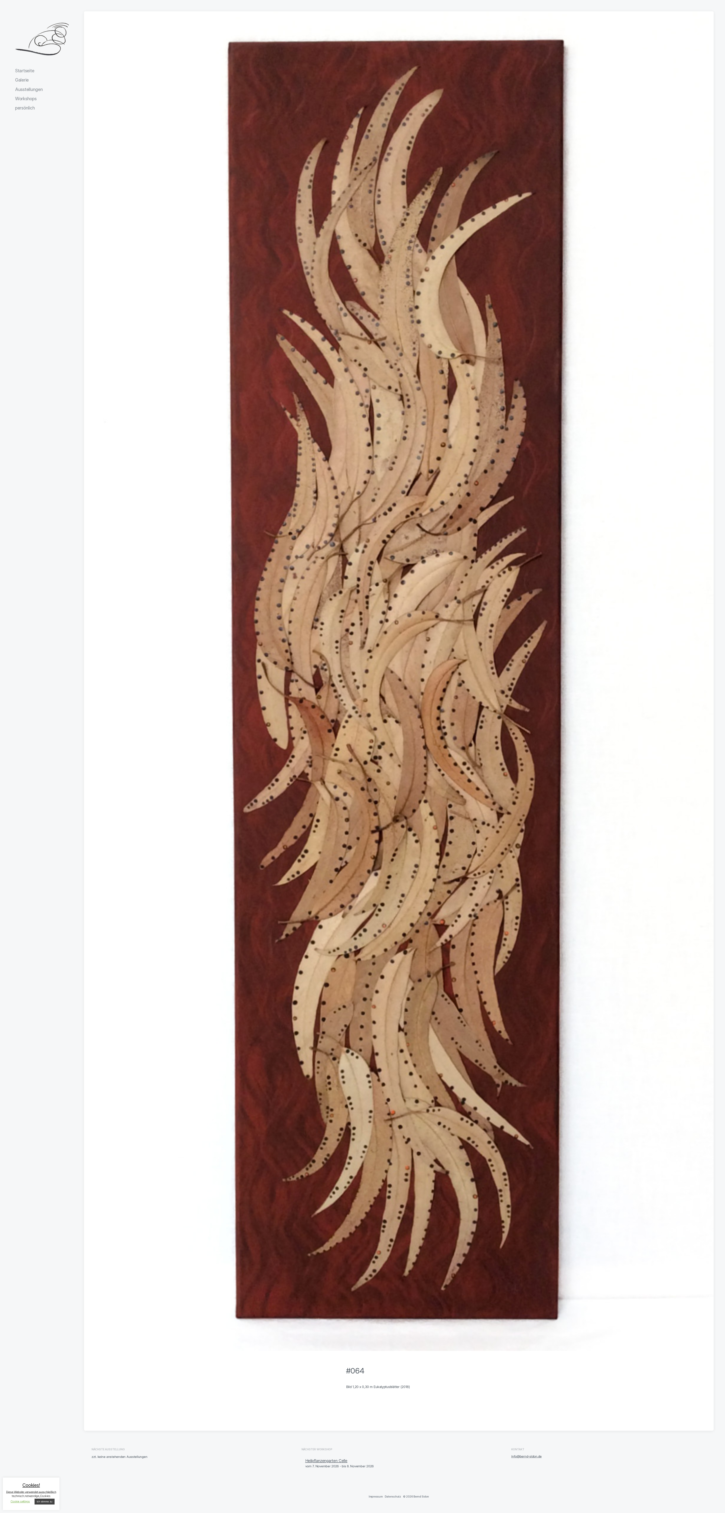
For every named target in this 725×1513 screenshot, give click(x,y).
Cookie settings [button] (20, 1501)
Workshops (26, 98)
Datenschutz (393, 1496)
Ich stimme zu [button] (44, 1501)
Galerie (22, 80)
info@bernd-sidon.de (526, 1456)
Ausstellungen (29, 89)
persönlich (25, 108)
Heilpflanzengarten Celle (326, 1460)
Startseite (24, 70)
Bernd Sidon (421, 1496)
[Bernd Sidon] (42, 39)
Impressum (376, 1496)
